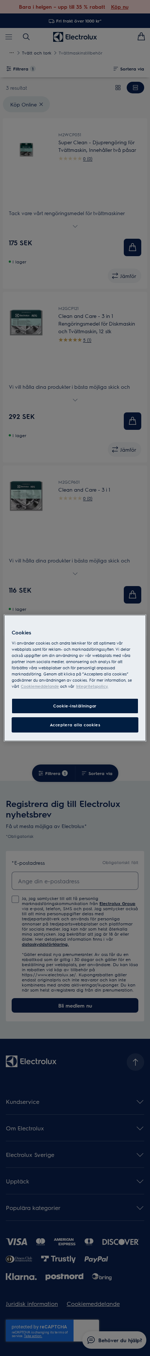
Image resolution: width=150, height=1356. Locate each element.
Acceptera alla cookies (75, 724)
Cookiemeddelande (40, 686)
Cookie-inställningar (74, 706)
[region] (75, 678)
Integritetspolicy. (92, 686)
